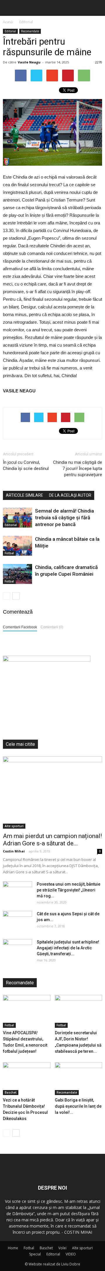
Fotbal (9, 553)
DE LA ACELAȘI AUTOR (70, 495)
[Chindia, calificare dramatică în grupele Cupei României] (17, 574)
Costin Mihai (14, 851)
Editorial (10, 31)
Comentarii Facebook (20, 627)
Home (13, 1247)
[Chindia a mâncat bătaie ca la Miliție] (17, 546)
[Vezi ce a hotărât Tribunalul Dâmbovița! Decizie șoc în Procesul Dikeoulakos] (26, 1078)
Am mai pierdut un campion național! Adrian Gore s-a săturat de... (52, 839)
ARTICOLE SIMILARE (24, 495)
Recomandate (30, 31)
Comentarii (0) (52, 627)
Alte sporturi (14, 826)
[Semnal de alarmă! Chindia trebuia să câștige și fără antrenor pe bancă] (17, 518)
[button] (97, 8)
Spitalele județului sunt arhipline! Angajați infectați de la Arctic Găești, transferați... (68, 948)
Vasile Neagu (29, 62)
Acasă (8, 21)
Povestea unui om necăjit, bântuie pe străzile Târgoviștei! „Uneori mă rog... (68, 890)
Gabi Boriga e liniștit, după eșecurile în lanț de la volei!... (78, 1106)
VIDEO (71, 1254)
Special (35, 1254)
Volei (62, 1247)
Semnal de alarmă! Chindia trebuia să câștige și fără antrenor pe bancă (64, 517)
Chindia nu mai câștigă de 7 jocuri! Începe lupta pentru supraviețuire (77, 468)
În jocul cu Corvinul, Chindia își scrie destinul (26, 465)
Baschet (11, 1092)
